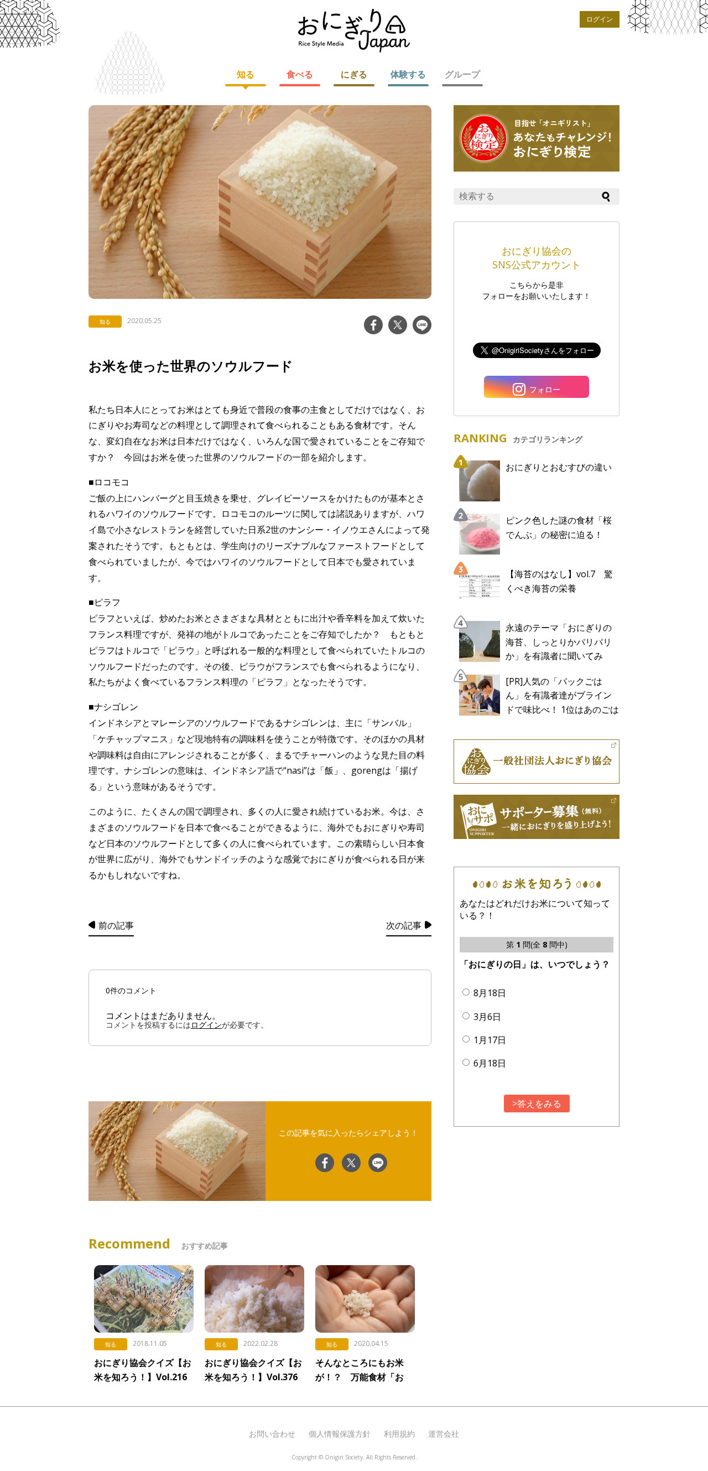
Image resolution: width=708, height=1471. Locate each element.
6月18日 (489, 1063)
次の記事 (403, 925)
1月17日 (489, 1040)
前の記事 (116, 925)
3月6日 (487, 1017)
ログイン (599, 19)
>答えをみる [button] (536, 1103)
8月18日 (489, 993)
